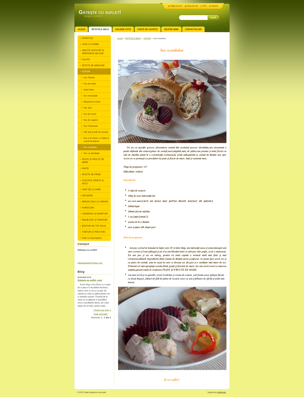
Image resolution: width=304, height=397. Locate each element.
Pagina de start (176, 6)
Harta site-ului (192, 6)
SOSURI (147, 38)
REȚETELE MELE (133, 38)
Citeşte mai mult (101, 310)
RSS (204, 6)
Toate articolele (100, 314)
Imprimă (215, 6)
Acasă (120, 38)
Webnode (222, 392)
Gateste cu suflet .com (90, 280)
